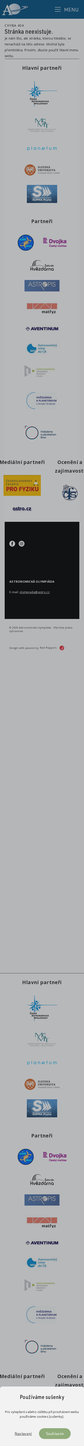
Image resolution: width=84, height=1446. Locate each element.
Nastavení (23, 1433)
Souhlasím (55, 1433)
